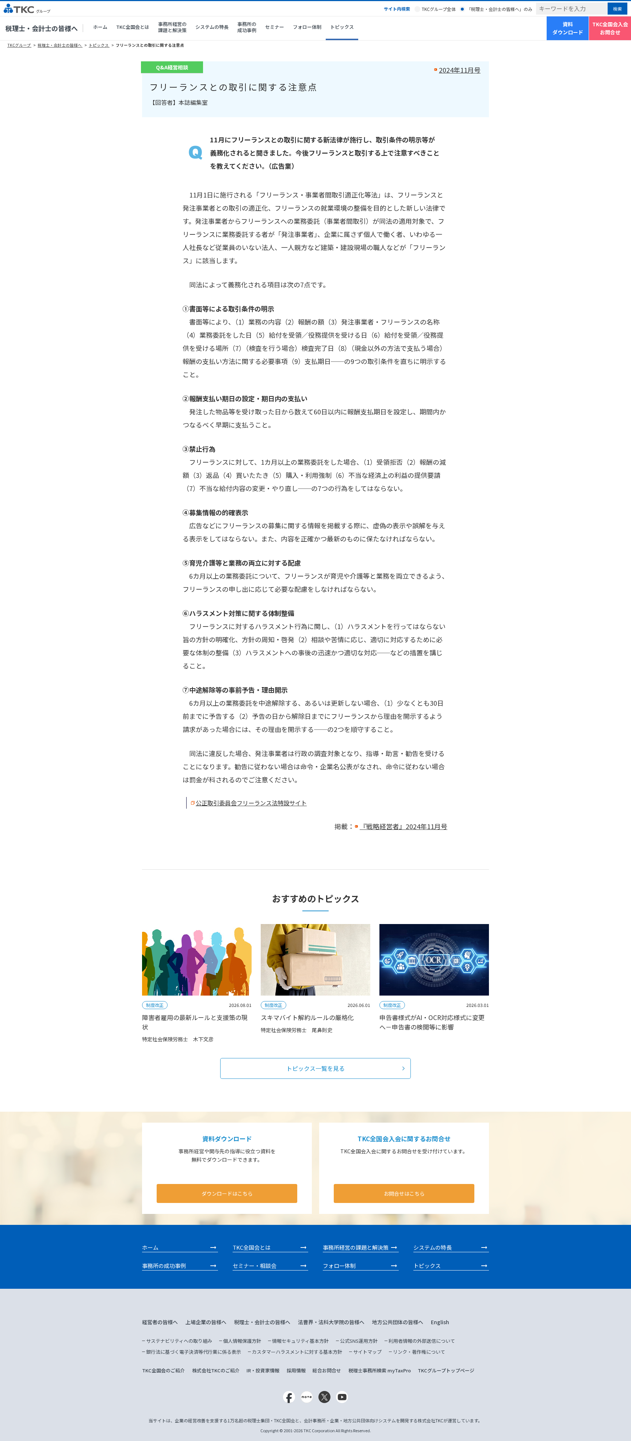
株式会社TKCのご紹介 (216, 1370)
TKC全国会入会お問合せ (610, 28)
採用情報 (296, 1370)
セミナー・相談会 (254, 1265)
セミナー (274, 26)
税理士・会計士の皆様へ (41, 28)
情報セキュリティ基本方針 (300, 1340)
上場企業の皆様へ (206, 1322)
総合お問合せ (327, 1370)
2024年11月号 (460, 69)
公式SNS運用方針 (359, 1340)
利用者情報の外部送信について (422, 1340)
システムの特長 (212, 26)
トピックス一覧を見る (315, 1068)
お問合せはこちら (404, 1193)
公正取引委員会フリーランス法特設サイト (251, 802)
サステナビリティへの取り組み (179, 1340)
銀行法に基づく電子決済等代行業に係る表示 (193, 1351)
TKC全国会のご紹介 (163, 1370)
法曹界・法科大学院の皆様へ (331, 1322)
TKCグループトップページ (446, 1370)
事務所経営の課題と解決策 (172, 27)
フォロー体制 (307, 26)
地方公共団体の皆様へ (397, 1322)
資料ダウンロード (567, 28)
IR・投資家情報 (262, 1370)
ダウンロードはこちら (227, 1193)
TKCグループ (19, 45)
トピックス (342, 26)
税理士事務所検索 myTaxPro (379, 1370)
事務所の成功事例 (246, 27)
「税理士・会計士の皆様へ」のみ (499, 9)
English (440, 1322)
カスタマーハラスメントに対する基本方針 (297, 1351)
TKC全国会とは (132, 26)
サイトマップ (367, 1351)
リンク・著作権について (419, 1351)
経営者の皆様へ (160, 1322)
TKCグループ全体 (439, 9)
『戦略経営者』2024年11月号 (403, 826)
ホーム (100, 26)
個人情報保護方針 (242, 1340)
